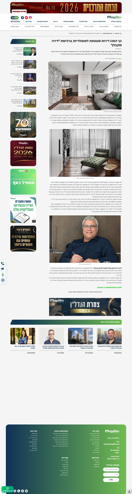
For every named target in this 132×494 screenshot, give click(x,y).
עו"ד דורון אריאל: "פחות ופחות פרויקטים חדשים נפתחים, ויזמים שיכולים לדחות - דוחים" (17, 49)
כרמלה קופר (118, 58)
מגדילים (65, 458)
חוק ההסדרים (33, 450)
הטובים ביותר (104, 26)
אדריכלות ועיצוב (107, 33)
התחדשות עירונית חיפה (61, 442)
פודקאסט (117, 26)
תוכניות (97, 446)
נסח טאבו (34, 433)
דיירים (56, 21)
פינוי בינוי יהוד (95, 442)
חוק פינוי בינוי (95, 452)
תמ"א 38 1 (96, 464)
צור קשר (65, 468)
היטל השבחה (33, 446)
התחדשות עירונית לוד (62, 444)
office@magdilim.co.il (111, 444)
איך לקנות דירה (33, 437)
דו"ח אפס (34, 444)
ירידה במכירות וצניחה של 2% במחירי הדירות (16, 75)
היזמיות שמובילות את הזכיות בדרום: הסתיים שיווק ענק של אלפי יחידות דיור (16, 88)
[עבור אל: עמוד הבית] (114, 17)
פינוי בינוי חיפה (95, 444)
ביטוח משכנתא (33, 442)
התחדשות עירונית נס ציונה (61, 440)
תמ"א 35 (34, 448)
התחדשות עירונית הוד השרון (60, 446)
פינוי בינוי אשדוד (95, 435)
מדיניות (97, 448)
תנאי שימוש (65, 472)
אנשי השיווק (15, 26)
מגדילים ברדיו (29, 26)
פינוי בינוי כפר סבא (94, 440)
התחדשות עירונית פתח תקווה (60, 437)
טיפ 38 (97, 462)
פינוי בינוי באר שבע (94, 433)
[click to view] (66, 8)
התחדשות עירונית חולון (62, 435)
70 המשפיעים (73, 26)
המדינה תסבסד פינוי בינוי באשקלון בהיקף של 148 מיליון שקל (16, 101)
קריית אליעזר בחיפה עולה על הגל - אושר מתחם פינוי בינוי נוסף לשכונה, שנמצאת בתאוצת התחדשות (16, 62)
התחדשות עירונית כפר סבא (60, 433)
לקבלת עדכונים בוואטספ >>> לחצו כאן (109, 287)
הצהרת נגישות (64, 470)
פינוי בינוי (95, 431)
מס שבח (34, 440)
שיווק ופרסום (15, 21)
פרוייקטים (96, 450)
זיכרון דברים (34, 435)
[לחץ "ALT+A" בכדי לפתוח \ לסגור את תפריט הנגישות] (129, 491)
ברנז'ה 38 (96, 460)
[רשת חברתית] (30, 17)
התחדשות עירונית (99, 21)
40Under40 (44, 26)
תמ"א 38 (95, 458)
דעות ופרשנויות (42, 21)
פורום (66, 462)
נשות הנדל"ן (59, 26)
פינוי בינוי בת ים (95, 437)
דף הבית (117, 33)
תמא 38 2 (96, 466)
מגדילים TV (83, 21)
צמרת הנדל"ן (88, 26)
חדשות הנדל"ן (116, 21)
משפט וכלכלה (68, 21)
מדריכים (29, 21)
